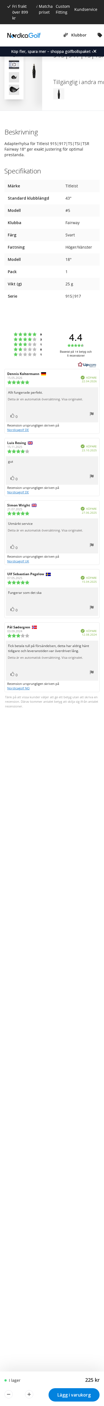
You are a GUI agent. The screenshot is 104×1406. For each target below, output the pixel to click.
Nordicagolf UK (18, 561)
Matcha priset (46, 9)
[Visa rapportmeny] (92, 415)
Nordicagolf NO (18, 688)
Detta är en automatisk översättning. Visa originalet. (45, 399)
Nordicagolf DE (18, 430)
